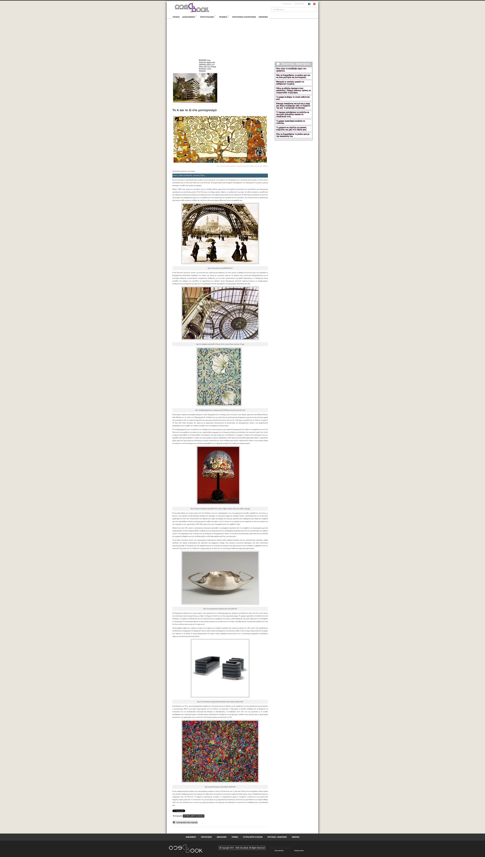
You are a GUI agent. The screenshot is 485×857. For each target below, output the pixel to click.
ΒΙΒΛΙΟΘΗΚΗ (221, 837)
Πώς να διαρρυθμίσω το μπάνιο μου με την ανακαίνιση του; (292, 135)
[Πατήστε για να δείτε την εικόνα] (220, 163)
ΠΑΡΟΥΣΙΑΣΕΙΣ (206, 837)
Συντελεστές (287, 4)
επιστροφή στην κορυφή (186, 822)
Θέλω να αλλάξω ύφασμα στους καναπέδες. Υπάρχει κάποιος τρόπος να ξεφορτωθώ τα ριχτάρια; (293, 90)
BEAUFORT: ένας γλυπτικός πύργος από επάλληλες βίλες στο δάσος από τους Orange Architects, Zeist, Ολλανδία (207, 65)
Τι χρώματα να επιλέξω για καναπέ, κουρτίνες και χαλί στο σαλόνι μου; (291, 128)
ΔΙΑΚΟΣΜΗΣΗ (191, 837)
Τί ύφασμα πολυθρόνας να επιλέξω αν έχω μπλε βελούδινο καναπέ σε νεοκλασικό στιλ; (292, 114)
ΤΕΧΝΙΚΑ (235, 837)
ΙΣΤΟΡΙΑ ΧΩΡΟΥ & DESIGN (194, 816)
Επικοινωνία (299, 4)
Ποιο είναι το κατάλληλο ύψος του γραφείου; (291, 69)
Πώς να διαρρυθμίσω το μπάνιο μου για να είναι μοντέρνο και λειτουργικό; (293, 76)
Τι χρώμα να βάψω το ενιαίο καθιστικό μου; (293, 98)
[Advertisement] (242, 40)
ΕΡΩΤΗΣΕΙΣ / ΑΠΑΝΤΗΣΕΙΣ (277, 837)
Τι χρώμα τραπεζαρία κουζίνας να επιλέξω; (290, 122)
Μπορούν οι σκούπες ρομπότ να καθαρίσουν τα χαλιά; (290, 83)
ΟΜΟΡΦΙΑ (295, 837)
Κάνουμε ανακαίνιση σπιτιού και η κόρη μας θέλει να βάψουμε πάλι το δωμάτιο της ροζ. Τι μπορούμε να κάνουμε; (293, 105)
